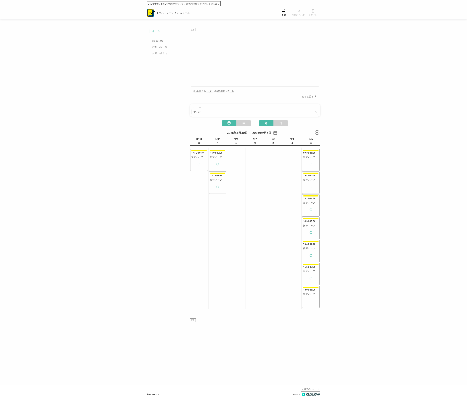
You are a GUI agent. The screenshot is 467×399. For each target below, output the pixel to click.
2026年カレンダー (213, 91)
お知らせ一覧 (160, 46)
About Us (157, 40)
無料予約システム (310, 389)
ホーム (156, 31)
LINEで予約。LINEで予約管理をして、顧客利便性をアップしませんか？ (184, 4)
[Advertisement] (255, 57)
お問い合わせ (160, 53)
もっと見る (308, 96)
